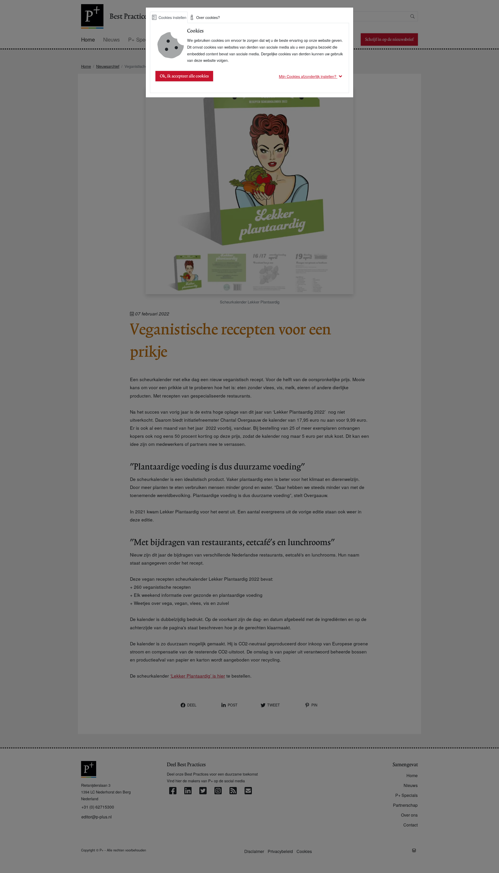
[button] (311, 76)
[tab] (169, 17)
